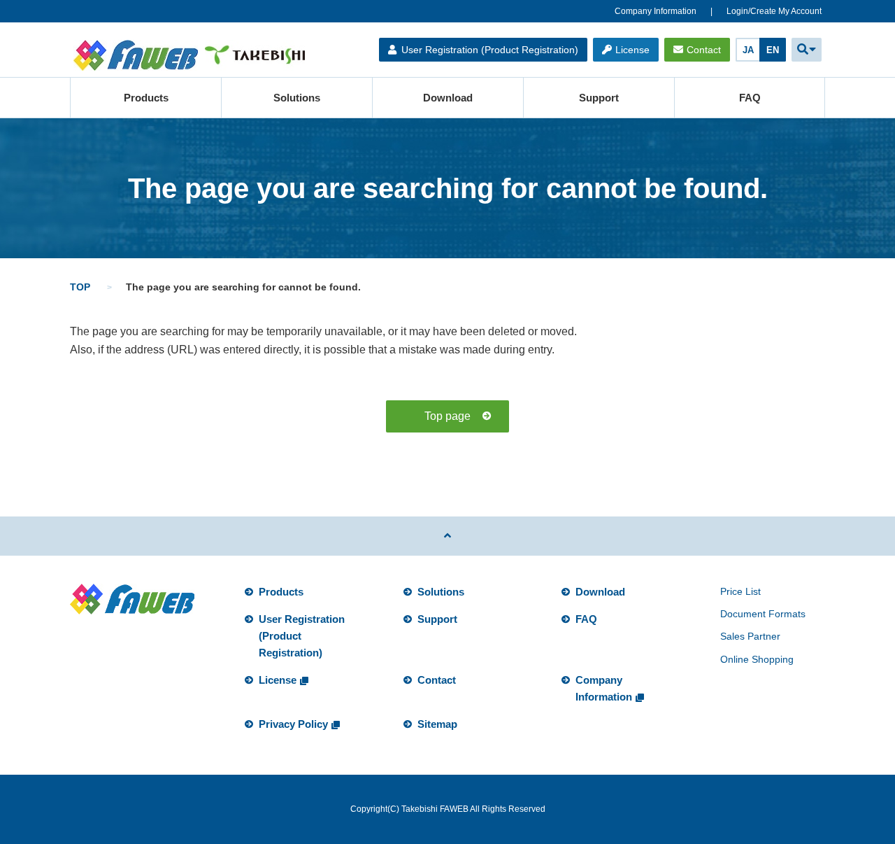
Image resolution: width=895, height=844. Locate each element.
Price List (740, 591)
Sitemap (437, 724)
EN (772, 50)
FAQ (750, 98)
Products (146, 98)
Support (599, 98)
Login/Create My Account (774, 11)
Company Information (655, 11)
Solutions (296, 98)
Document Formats (763, 613)
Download (448, 98)
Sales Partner (750, 636)
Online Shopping (757, 659)
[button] (807, 50)
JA (748, 50)
